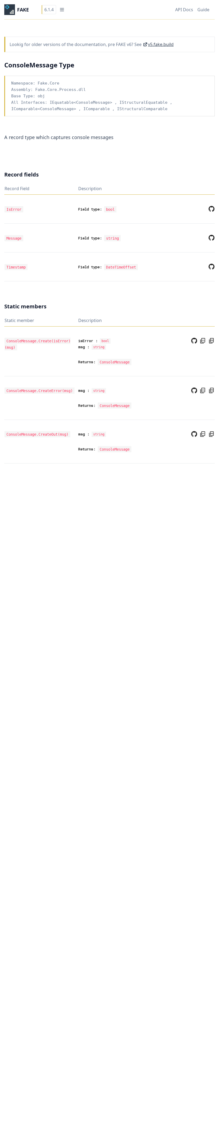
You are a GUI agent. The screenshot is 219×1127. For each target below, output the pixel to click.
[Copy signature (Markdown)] (210, 341)
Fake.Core (48, 83)
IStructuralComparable (142, 108)
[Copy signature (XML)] (201, 341)
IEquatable (62, 102)
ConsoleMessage (93, 102)
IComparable (24, 108)
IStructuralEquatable (143, 102)
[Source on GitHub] (210, 209)
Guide (203, 10)
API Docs (184, 10)
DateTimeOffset (121, 267)
